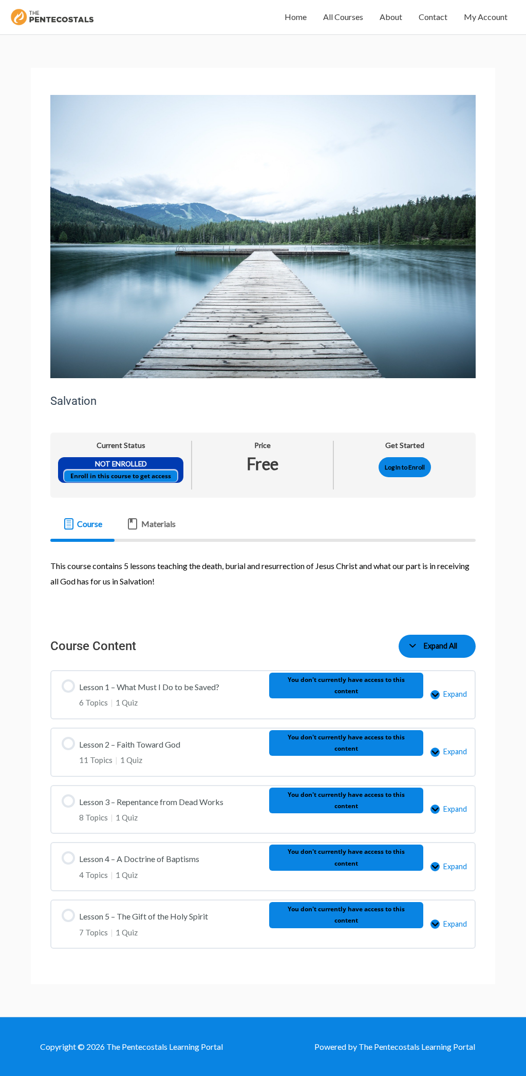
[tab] (82, 524)
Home (296, 17)
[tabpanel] (262, 580)
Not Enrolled (121, 464)
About (391, 17)
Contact (433, 17)
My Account (486, 17)
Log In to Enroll (405, 467)
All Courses (343, 17)
